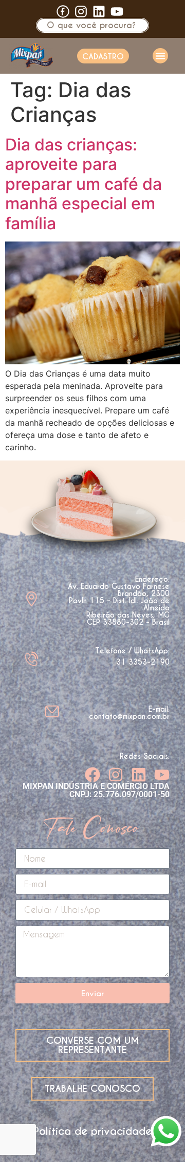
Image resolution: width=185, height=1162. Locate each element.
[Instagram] (115, 774)
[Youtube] (116, 11)
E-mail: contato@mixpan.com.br (129, 713)
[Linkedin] (98, 11)
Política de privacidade (92, 1131)
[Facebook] (92, 774)
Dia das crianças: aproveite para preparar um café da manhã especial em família (83, 184)
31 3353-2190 (143, 662)
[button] (160, 55)
